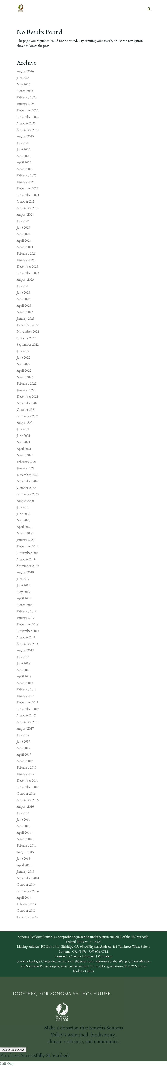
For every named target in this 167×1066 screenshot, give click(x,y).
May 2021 (23, 442)
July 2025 (23, 143)
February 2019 (26, 611)
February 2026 (26, 97)
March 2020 (25, 533)
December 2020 (27, 475)
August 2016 (25, 806)
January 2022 (25, 390)
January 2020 (25, 540)
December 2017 (27, 702)
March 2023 (25, 312)
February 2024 (26, 253)
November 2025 (28, 117)
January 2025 (25, 182)
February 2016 (26, 845)
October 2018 (26, 637)
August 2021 (25, 422)
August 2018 (25, 650)
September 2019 (28, 566)
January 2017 (25, 774)
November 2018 (28, 631)
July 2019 (23, 579)
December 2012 (27, 917)
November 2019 (28, 553)
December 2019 (27, 546)
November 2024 (28, 195)
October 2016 (26, 793)
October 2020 (26, 488)
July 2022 (23, 351)
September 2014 (28, 891)
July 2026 (23, 78)
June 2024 (23, 227)
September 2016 (28, 800)
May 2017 (23, 748)
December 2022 (27, 325)
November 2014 (28, 878)
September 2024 (28, 208)
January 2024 (25, 260)
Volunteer (105, 956)
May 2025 (23, 156)
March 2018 (25, 683)
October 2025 (26, 123)
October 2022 (26, 338)
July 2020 (23, 507)
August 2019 (25, 572)
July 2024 (23, 221)
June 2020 (23, 514)
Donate (89, 956)
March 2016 (25, 839)
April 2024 (24, 240)
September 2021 (28, 416)
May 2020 (23, 520)
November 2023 (28, 273)
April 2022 (24, 370)
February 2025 (26, 175)
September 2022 (28, 344)
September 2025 (28, 130)
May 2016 (23, 826)
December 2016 (27, 780)
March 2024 (25, 247)
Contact (61, 956)
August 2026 (25, 71)
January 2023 (25, 318)
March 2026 (25, 91)
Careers (75, 956)
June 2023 (23, 292)
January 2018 (25, 696)
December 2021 (27, 396)
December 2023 (27, 266)
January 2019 (25, 618)
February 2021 (26, 462)
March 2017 (25, 761)
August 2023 (25, 279)
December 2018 (27, 624)
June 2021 (23, 435)
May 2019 (23, 592)
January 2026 (25, 104)
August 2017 (25, 728)
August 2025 (25, 136)
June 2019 (23, 585)
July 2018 (23, 657)
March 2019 (25, 605)
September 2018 (28, 644)
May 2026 (23, 84)
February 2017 (26, 767)
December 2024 (27, 188)
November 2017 (28, 709)
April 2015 (24, 865)
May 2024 (23, 234)
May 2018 (23, 670)
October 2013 (26, 910)
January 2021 (25, 468)
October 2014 (26, 884)
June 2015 (23, 858)
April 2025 (24, 162)
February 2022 (26, 383)
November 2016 (28, 787)
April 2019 (24, 598)
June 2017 (23, 741)
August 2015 (25, 852)
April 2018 (24, 676)
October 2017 (26, 715)
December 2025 (27, 110)
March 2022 (25, 377)
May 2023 (23, 299)
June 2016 (23, 819)
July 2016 (23, 813)
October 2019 (26, 559)
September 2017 (28, 722)
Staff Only (7, 1063)
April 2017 (24, 754)
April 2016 (24, 832)
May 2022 (23, 364)
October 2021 (26, 409)
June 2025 (23, 149)
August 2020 (25, 501)
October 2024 (26, 201)
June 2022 (23, 357)
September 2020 (28, 494)
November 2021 (28, 403)
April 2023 (24, 305)
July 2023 (23, 286)
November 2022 (28, 331)
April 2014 (24, 897)
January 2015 (25, 871)
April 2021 (24, 448)
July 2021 (23, 429)
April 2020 (24, 527)
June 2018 (23, 663)
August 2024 (25, 214)
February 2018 (26, 689)
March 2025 (25, 169)
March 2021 (25, 455)
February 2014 (26, 904)
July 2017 (23, 735)
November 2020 (28, 481)
